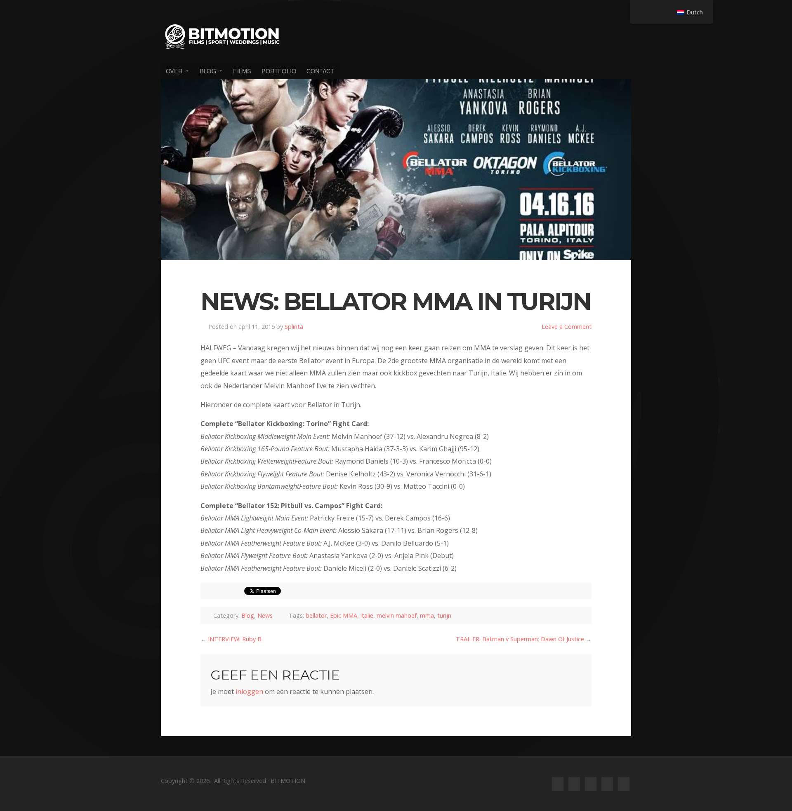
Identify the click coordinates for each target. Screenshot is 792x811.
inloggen (249, 691)
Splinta (294, 326)
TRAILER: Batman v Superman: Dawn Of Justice (520, 639)
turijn (444, 615)
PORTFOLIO (279, 70)
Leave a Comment (567, 326)
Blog (247, 615)
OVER (174, 70)
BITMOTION (396, 36)
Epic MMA (343, 615)
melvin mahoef (397, 615)
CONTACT (320, 70)
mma (427, 615)
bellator (316, 615)
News (265, 615)
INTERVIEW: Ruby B (235, 639)
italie (367, 615)
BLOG (208, 70)
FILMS (242, 70)
